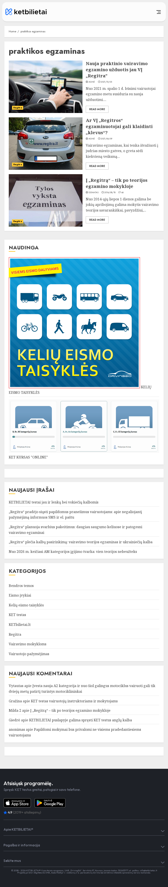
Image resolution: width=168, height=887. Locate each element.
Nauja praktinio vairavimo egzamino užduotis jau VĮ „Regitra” (117, 70)
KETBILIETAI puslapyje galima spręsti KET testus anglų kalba (80, 720)
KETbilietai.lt (20, 624)
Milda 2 (15, 710)
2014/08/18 (110, 192)
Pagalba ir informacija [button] (22, 845)
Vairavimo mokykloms (27, 644)
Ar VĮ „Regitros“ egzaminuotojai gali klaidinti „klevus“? (119, 126)
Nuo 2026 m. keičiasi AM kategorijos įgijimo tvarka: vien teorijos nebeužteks (73, 551)
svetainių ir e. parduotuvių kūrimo (83, 872)
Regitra (17, 107)
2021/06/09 (106, 138)
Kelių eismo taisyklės (26, 605)
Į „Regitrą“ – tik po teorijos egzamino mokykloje (116, 183)
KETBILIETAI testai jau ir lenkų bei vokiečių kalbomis (53, 502)
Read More (97, 109)
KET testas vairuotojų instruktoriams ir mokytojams (74, 701)
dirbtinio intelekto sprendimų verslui (122, 872)
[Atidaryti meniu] (110, 12)
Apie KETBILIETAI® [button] (18, 829)
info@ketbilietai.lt (148, 870)
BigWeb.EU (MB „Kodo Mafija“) (49, 872)
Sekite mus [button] (12, 860)
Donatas (94, 192)
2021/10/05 (106, 81)
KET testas (17, 614)
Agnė (92, 81)
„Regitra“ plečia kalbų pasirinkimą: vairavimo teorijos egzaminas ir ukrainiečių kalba (80, 542)
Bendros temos (21, 585)
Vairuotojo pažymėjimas (29, 653)
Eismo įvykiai (20, 595)
